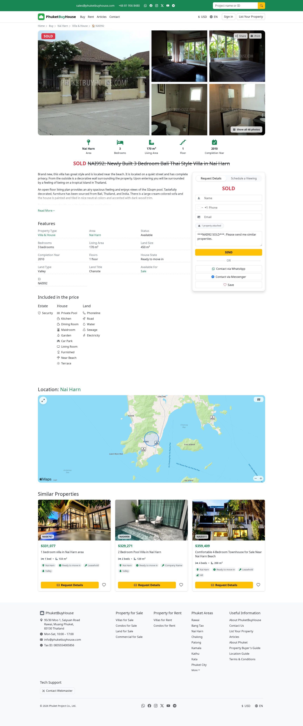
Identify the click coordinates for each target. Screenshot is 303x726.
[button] (195, 670)
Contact (114, 17)
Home (41, 25)
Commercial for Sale (129, 637)
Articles (102, 17)
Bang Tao (197, 626)
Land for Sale (124, 631)
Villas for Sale (124, 620)
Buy (82, 17)
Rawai (195, 620)
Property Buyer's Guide (244, 648)
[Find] (261, 5)
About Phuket (238, 642)
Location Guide (239, 654)
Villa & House (80, 25)
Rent (91, 17)
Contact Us (236, 626)
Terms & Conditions (242, 659)
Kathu (195, 654)
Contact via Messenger (231, 277)
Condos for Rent (164, 626)
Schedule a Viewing (244, 178)
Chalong (197, 637)
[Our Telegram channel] (173, 5)
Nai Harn (63, 25)
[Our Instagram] (156, 5)
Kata (194, 659)
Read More (45, 210)
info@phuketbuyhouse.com (62, 640)
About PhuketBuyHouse (245, 620)
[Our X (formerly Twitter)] (162, 5)
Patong (196, 642)
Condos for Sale (126, 626)
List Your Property (251, 17)
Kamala (196, 648)
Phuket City (199, 665)
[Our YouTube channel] (167, 5)
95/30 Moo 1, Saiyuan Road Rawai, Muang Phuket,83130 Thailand (62, 624)
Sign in (228, 17)
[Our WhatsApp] (145, 5)
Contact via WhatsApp (230, 269)
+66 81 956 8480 (129, 6)
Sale (143, 271)
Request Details (211, 178)
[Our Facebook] (151, 5)
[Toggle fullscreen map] (43, 400)
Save (231, 285)
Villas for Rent (163, 620)
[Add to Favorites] (104, 585)
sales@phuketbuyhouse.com (95, 6)
